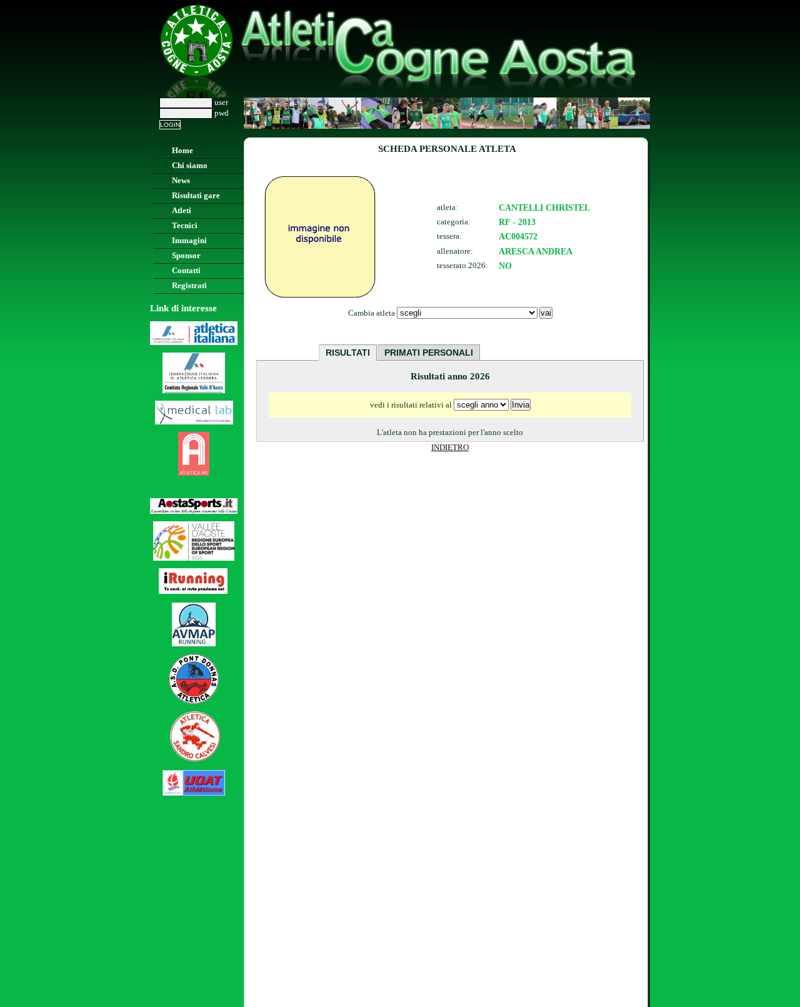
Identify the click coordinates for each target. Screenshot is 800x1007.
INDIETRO (450, 447)
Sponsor (186, 255)
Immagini (189, 240)
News (181, 180)
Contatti (186, 270)
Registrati (189, 285)
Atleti (181, 210)
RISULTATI (348, 353)
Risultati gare (196, 195)
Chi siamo (190, 165)
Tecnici (185, 225)
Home (182, 150)
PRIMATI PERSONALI (428, 353)
